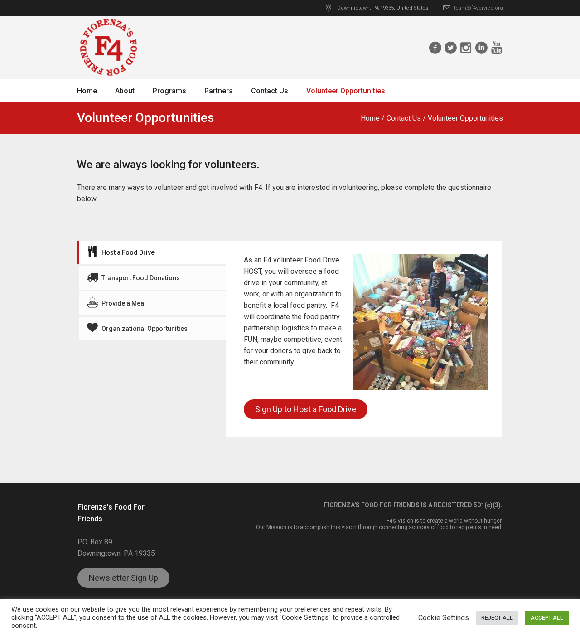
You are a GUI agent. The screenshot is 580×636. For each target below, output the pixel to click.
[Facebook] (435, 47)
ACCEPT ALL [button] (547, 617)
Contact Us (404, 118)
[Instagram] (465, 47)
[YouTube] (496, 47)
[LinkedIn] (481, 47)
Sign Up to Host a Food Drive (305, 409)
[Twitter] (450, 47)
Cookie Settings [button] (443, 617)
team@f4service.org (478, 8)
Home (370, 118)
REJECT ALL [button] (497, 617)
